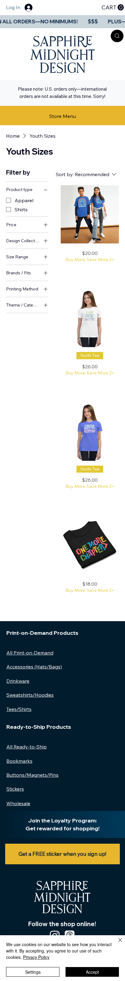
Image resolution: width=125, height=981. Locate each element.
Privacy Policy (36, 957)
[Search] (117, 36)
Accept (92, 972)
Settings (33, 972)
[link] (112, 7)
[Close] (116, 943)
